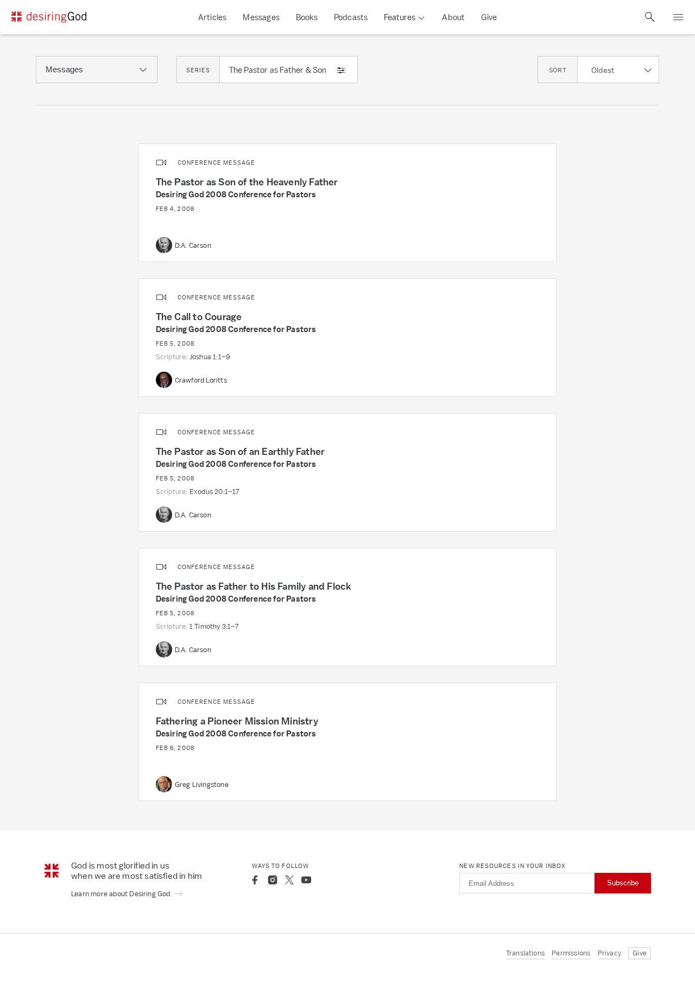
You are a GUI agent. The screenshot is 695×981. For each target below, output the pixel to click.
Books (307, 17)
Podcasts (351, 17)
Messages (261, 17)
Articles (212, 17)
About (453, 17)
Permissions (571, 953)
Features (399, 17)
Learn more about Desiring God (121, 893)
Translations (525, 953)
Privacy (609, 953)
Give (489, 17)
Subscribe (623, 883)
